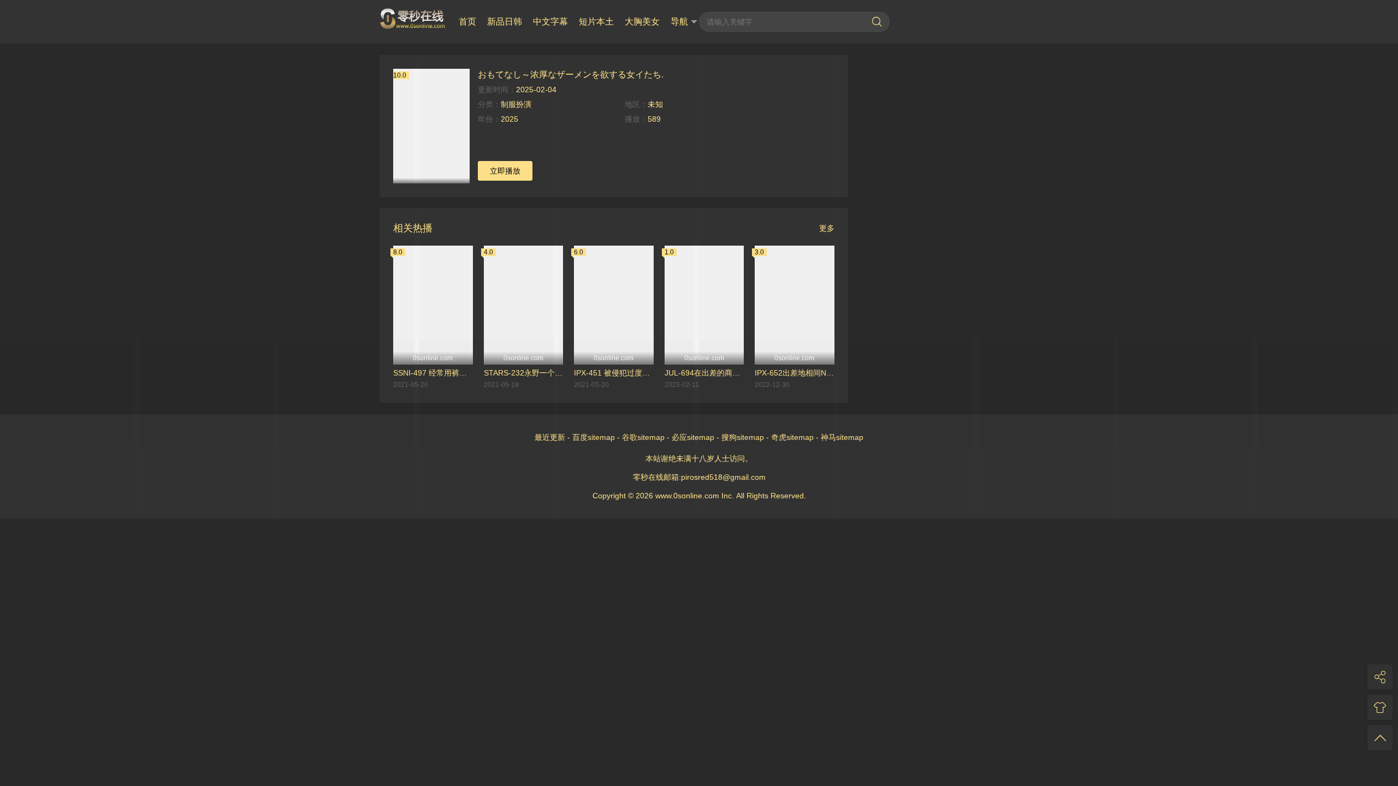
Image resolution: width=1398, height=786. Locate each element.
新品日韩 (504, 21)
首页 (467, 21)
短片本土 (596, 21)
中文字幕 (550, 21)
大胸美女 (642, 21)
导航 (679, 21)
